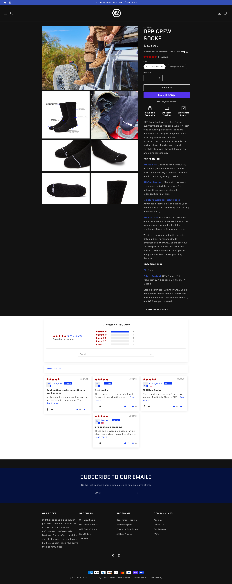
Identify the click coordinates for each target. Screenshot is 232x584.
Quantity (147, 72)
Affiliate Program (125, 534)
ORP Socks (81, 578)
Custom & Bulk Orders (127, 529)
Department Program (127, 520)
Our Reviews (160, 529)
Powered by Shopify (93, 578)
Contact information (140, 578)
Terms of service (123, 578)
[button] (6, 13)
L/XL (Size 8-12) (154, 66)
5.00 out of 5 (74, 336)
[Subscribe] (137, 493)
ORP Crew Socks (87, 520)
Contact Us (159, 524)
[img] (53, 379)
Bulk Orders (85, 534)
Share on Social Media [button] (157, 309)
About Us (158, 520)
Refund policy (156, 578)
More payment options (166, 102)
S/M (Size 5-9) (178, 67)
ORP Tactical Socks (88, 524)
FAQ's (156, 534)
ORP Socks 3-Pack (88, 529)
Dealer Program (124, 524)
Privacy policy (109, 578)
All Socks (83, 538)
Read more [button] (52, 403)
